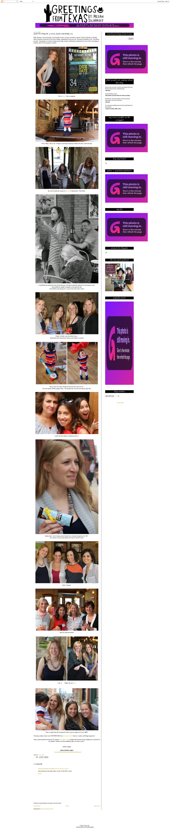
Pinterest (78, 752)
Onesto (68, 191)
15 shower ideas (68, 736)
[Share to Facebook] (46, 757)
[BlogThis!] (42, 757)
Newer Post (37, 806)
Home (67, 806)
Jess (74, 683)
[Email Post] (36, 757)
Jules (63, 96)
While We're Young (64, 739)
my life (41, 755)
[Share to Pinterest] (47, 757)
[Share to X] (44, 757)
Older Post (97, 806)
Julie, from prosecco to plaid (46, 768)
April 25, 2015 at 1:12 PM (61, 768)
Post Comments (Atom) (47, 809)
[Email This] (40, 757)
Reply (39, 773)
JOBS (121, 402)
